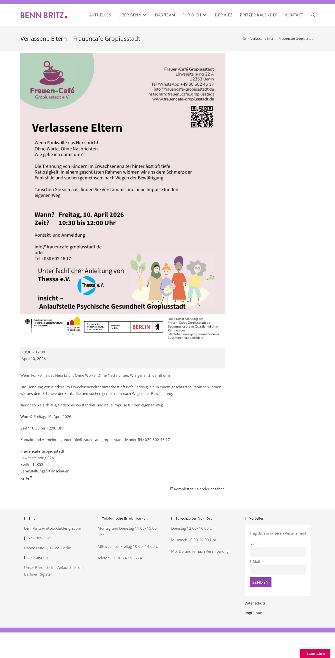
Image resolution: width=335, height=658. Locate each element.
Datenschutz (255, 603)
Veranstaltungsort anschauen (44, 471)
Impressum (254, 612)
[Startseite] (244, 38)
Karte (26, 478)
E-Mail (255, 561)
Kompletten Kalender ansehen (199, 488)
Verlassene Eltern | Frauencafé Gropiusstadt (282, 38)
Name (254, 543)
